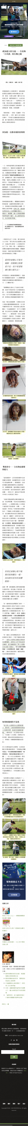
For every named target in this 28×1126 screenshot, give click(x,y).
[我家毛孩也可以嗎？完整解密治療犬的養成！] (14, 923)
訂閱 (14, 1057)
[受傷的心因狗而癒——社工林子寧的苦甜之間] (14, 937)
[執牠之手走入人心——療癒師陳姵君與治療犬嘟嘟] (14, 910)
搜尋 (4, 1103)
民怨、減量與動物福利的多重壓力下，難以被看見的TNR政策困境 (15, 990)
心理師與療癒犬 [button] (8, 36)
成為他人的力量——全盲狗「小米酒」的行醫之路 (14, 52)
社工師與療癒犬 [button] (19, 36)
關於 (9, 1103)
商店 (24, 1103)
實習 (14, 1103)
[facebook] (11, 1040)
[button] (14, 32)
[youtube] (14, 1040)
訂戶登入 (14, 1)
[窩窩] (4, 6)
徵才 (19, 1103)
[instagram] (17, 1040)
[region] (14, 20)
